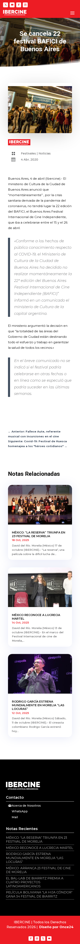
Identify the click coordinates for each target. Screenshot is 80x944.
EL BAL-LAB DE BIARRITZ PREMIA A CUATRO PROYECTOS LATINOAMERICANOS (34, 882)
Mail (15, 817)
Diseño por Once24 (56, 927)
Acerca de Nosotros (26, 805)
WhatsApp (20, 811)
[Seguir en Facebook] (18, 4)
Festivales (28, 153)
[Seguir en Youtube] (12, 4)
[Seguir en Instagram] (25, 4)
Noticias (45, 153)
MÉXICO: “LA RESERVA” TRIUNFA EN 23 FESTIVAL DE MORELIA (38, 534)
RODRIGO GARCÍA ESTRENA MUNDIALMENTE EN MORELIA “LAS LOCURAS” (38, 705)
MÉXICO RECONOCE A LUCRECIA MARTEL (39, 848)
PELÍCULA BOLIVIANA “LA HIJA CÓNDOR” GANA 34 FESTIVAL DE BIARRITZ (39, 894)
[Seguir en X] (5, 4)
